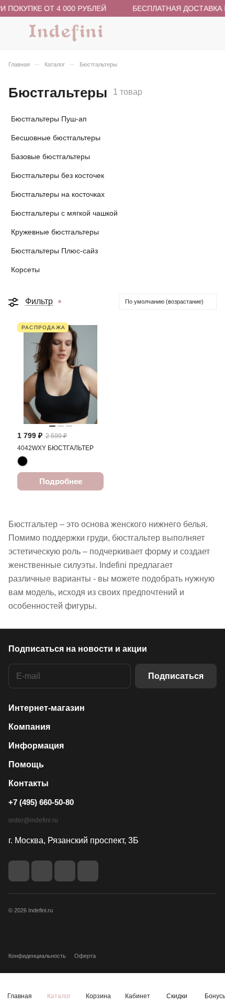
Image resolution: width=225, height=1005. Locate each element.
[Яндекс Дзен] (64, 871)
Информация (36, 745)
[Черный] (22, 461)
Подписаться (176, 676)
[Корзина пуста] (208, 33)
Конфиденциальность (37, 956)
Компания (29, 726)
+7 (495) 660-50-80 (41, 802)
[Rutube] (41, 871)
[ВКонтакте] (18, 871)
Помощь (26, 764)
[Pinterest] (87, 871)
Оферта (85, 956)
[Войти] (188, 33)
